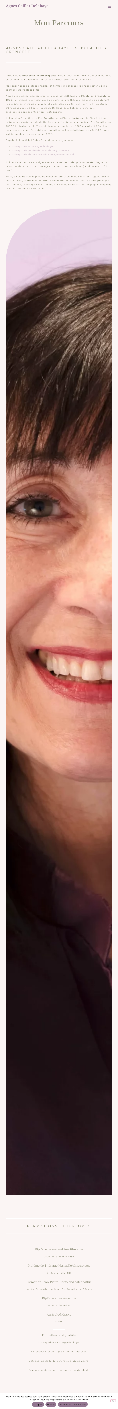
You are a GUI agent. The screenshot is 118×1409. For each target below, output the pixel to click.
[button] (109, 6)
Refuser (51, 1404)
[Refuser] (113, 1400)
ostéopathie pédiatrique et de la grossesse (40, 150)
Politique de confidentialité (72, 1404)
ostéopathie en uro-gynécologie (33, 146)
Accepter (37, 1404)
